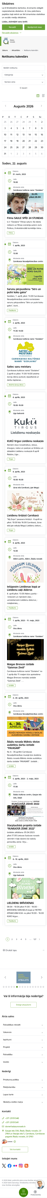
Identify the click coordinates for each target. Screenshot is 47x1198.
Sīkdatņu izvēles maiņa (13, 1102)
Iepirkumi (7, 1039)
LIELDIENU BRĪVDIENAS (20, 903)
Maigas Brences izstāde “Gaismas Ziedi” (20, 666)
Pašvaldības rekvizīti (11, 1024)
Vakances (7, 1032)
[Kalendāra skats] (38, 95)
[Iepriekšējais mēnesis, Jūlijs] (5, 106)
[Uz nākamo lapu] (39, 939)
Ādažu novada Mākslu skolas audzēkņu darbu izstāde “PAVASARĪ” (23, 745)
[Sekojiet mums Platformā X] (4, 1166)
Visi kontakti (15, 1149)
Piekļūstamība (9, 1087)
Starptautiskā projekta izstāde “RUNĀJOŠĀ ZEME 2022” (24, 827)
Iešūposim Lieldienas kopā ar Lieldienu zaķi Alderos (23, 588)
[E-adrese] (7, 1141)
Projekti (6, 1047)
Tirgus (11, 459)
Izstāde (11, 685)
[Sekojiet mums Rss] (26, 1166)
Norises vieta (10, 82)
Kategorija (9, 75)
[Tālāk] (42, 977)
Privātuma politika (11, 1079)
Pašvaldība (7, 1054)
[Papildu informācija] (15, 1142)
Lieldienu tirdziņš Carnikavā (23, 515)
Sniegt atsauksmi (23, 1004)
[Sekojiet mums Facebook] (9, 1166)
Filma (11, 233)
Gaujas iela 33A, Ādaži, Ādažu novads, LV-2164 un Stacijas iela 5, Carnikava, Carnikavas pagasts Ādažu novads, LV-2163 (25, 1133)
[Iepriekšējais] (5, 977)
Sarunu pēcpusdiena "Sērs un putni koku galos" (24, 290)
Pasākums (12, 310)
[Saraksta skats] (43, 95)
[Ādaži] (15, 44)
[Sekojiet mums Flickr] (15, 1165)
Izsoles (6, 1062)
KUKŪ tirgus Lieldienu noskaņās (25, 441)
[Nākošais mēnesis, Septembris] (41, 106)
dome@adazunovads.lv (15, 1126)
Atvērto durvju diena (16, 385)
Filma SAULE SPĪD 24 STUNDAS (25, 218)
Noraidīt (12, 27)
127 (34, 939)
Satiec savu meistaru (19, 366)
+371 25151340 (12, 1118)
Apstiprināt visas (35, 27)
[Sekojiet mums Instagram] (21, 1166)
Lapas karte (8, 1094)
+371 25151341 (12, 1122)
